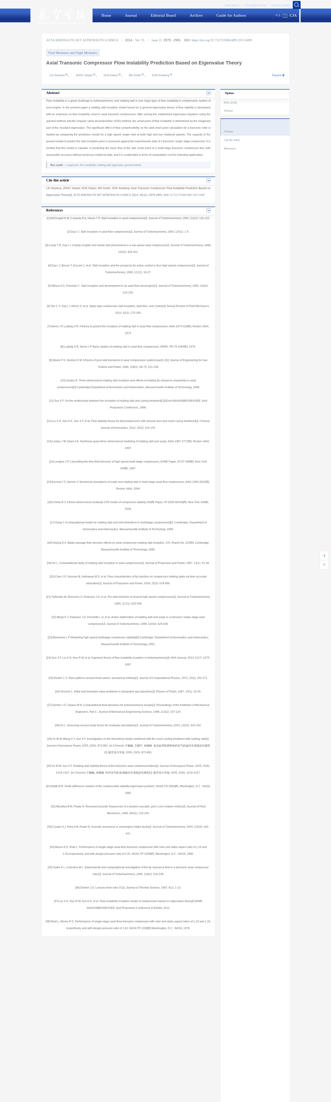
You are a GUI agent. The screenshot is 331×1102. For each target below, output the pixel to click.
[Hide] (324, 564)
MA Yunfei (135, 75)
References (230, 148)
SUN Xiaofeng (161, 75)
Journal (131, 15)
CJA (293, 15)
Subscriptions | (233, 5)
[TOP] (324, 555)
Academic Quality (280, 5)
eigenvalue (117, 165)
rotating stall (103, 165)
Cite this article (232, 140)
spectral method (132, 165)
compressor (72, 165)
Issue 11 (157, 40)
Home (106, 15)
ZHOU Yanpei (84, 75)
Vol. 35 (139, 40)
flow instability (88, 165)
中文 (278, 15)
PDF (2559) (230, 102)
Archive (196, 15)
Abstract (228, 110)
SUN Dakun (111, 75)
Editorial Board (163, 15)
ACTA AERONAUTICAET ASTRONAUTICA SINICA (82, 40)
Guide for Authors (231, 15)
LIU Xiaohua (58, 75)
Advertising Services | (256, 5)
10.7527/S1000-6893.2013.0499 (187, 195)
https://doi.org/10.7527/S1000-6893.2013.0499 (222, 40)
